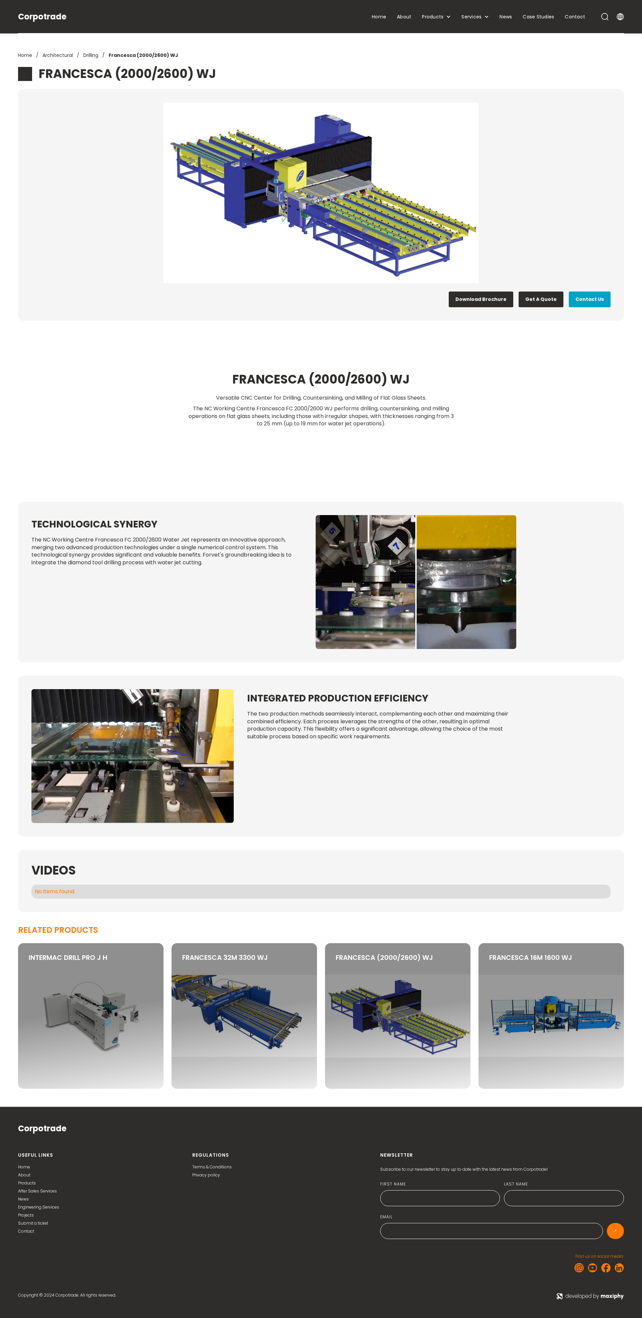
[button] (379, 16)
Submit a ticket (33, 1223)
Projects (26, 1215)
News (23, 1199)
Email (386, 1217)
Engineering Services (38, 1207)
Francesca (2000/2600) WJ (143, 55)
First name (393, 1184)
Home (25, 55)
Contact (26, 1231)
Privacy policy (206, 1175)
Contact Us (589, 299)
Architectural (57, 55)
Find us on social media (599, 1256)
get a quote (541, 299)
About (24, 1175)
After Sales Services (37, 1191)
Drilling (90, 55)
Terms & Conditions (212, 1167)
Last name (516, 1184)
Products (27, 1183)
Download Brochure (481, 299)
